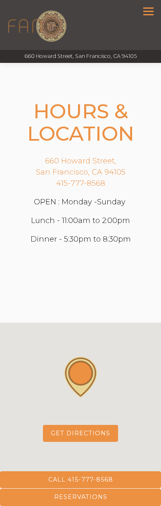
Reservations (80, 497)
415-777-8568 (80, 183)
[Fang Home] (37, 25)
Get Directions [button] (80, 433)
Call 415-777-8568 (80, 479)
